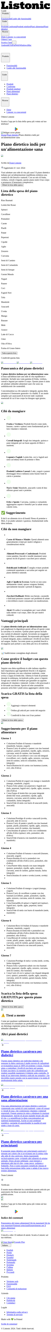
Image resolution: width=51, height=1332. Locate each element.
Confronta (12, 26)
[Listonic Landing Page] (25, 8)
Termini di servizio (15, 1314)
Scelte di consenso (9, 1324)
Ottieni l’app (6, 39)
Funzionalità (6, 19)
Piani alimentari (37, 26)
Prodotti (4, 26)
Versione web (12, 1281)
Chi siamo (11, 1298)
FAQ (9, 1286)
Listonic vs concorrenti (16, 37)
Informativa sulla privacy (17, 1312)
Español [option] (10, 1257)
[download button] (8, 130)
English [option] (10, 1250)
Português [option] (11, 1262)
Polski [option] (9, 1252)
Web (17, 45)
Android (4, 45)
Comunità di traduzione (17, 1289)
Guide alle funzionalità (21, 19)
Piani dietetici (12, 135)
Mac (29, 45)
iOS (10, 45)
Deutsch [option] (10, 1255)
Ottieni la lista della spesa (12, 185)
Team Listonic (15, 163)
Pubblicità (11, 1300)
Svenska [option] (10, 1265)
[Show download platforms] (14, 42)
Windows (23, 45)
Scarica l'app (6, 42)
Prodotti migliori (24, 26)
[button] (4, 49)
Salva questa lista (9, 353)
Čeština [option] (10, 1267)
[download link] (6, 1242)
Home (3, 135)
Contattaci (11, 1303)
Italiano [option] (10, 1270)
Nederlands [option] (11, 1260)
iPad (14, 45)
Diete (3, 37)
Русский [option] (10, 1272)
